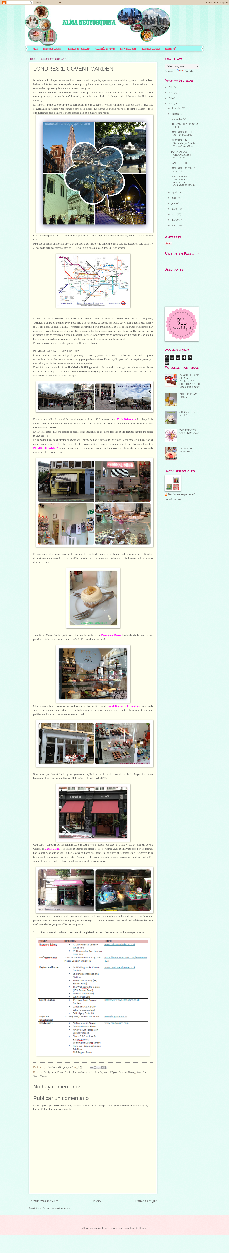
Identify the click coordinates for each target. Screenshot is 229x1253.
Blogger (142, 1227)
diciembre (177, 108)
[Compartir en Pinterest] (105, 1067)
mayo (174, 208)
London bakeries (81, 1072)
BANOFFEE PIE (179, 163)
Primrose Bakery (127, 1072)
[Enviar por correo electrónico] (91, 1067)
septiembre (177, 119)
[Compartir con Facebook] (102, 1067)
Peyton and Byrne (109, 1072)
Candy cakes (50, 1072)
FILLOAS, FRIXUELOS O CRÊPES (184, 125)
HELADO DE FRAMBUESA (186, 450)
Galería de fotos (105, 48)
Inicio (97, 1200)
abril (174, 214)
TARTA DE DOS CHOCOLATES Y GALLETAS (181, 154)
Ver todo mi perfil (173, 499)
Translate (188, 70)
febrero (175, 225)
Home (35, 48)
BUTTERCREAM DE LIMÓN (188, 395)
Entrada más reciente (43, 1200)
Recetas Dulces (52, 48)
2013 (171, 103)
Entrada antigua (146, 1200)
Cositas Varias (151, 48)
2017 (171, 87)
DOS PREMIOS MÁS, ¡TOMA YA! (189, 431)
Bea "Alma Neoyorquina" (182, 494)
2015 (171, 92)
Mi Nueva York (128, 48)
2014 (171, 98)
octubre (176, 113)
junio (174, 203)
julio (174, 197)
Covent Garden (64, 1072)
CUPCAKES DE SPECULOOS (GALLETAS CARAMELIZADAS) (183, 181)
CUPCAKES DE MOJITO (187, 413)
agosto (175, 192)
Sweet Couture (40, 1076)
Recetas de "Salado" (78, 48)
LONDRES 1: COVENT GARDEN (183, 169)
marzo (175, 219)
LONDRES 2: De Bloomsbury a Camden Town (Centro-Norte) (183, 143)
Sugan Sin (141, 1072)
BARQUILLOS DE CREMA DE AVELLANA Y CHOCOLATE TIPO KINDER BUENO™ (189, 381)
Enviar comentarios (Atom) (56, 1208)
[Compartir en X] (98, 1067)
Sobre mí (170, 48)
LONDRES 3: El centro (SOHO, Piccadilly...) (182, 133)
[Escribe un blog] (95, 1067)
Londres (95, 1072)
